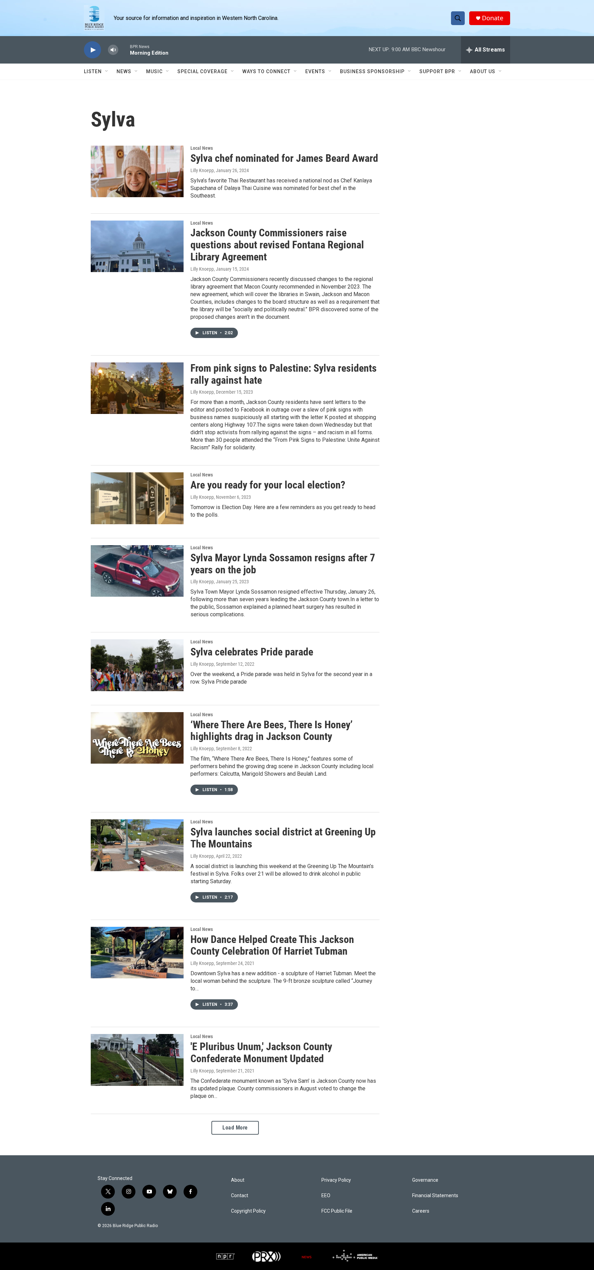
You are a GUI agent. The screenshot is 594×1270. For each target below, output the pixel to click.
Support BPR (437, 71)
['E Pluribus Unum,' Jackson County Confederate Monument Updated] (137, 1060)
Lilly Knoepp (202, 170)
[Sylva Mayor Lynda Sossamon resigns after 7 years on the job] (137, 571)
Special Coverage (202, 71)
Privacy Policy (336, 1180)
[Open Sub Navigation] (107, 71)
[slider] (124, 49)
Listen (93, 71)
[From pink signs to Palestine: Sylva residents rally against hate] (137, 388)
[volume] (113, 50)
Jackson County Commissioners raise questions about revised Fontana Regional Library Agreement (277, 245)
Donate (492, 18)
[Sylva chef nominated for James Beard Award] (137, 171)
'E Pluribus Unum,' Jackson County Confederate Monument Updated (261, 1053)
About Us (482, 71)
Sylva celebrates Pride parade (251, 652)
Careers (420, 1211)
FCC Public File (336, 1211)
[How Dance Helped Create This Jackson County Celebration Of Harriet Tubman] (137, 952)
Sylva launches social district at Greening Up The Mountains (283, 838)
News (124, 71)
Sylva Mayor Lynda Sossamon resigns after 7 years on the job (282, 564)
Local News (201, 148)
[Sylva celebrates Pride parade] (137, 665)
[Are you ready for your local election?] (137, 498)
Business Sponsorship (372, 71)
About (237, 1180)
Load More (235, 1127)
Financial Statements (435, 1195)
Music (154, 71)
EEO (325, 1195)
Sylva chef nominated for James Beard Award (284, 158)
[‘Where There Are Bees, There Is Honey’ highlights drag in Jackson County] (137, 738)
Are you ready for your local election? (267, 485)
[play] (92, 50)
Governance (425, 1180)
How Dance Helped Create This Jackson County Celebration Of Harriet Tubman (272, 945)
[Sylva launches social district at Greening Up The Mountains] (137, 845)
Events (315, 71)
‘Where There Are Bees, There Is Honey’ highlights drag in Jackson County (271, 731)
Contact (239, 1195)
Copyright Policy (248, 1211)
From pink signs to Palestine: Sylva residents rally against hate (283, 374)
